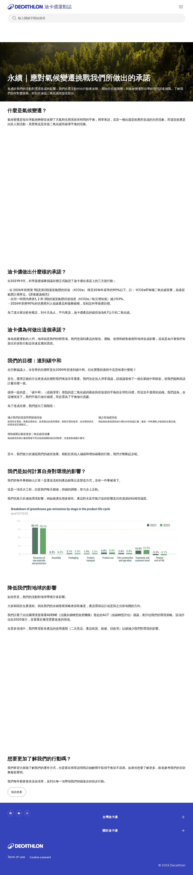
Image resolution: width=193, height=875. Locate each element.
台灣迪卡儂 (110, 817)
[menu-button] (180, 6)
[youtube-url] (19, 813)
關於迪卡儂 (110, 830)
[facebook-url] (11, 813)
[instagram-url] (27, 813)
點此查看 (16, 792)
